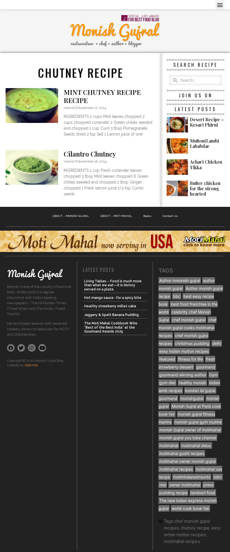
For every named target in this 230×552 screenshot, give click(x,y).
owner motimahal (184, 484)
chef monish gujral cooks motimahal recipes (187, 327)
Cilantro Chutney (90, 153)
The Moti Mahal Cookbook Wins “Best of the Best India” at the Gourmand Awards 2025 (110, 327)
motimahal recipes (176, 469)
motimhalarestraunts (191, 477)
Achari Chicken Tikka (206, 164)
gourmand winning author (182, 374)
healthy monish (192, 382)
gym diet (167, 382)
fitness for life (190, 359)
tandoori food (202, 492)
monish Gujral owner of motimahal (190, 429)
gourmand (205, 367)
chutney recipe (195, 528)
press (208, 484)
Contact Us (170, 215)
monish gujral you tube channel (187, 437)
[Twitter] (21, 348)
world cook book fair (190, 508)
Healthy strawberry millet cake (110, 306)
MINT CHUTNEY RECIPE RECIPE (102, 96)
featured (167, 359)
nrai (162, 484)
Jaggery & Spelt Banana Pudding (111, 315)
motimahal (168, 445)
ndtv (217, 477)
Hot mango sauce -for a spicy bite (112, 298)
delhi (216, 343)
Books (147, 215)
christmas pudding (192, 343)
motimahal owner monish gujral (187, 461)
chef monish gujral (188, 319)
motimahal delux (196, 445)
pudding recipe (173, 492)
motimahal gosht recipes (181, 453)
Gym (213, 374)
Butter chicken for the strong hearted (205, 188)
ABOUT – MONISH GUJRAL (70, 215)
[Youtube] (42, 348)
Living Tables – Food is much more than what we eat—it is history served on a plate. (113, 285)
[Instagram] (31, 348)
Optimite (31, 365)
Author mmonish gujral (179, 280)
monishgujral (191, 398)
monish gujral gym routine (198, 422)
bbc (176, 296)
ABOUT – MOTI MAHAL (116, 215)
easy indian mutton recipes (184, 351)
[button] (219, 4)
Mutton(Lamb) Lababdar (204, 143)
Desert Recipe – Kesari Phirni (207, 122)
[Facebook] (11, 348)
